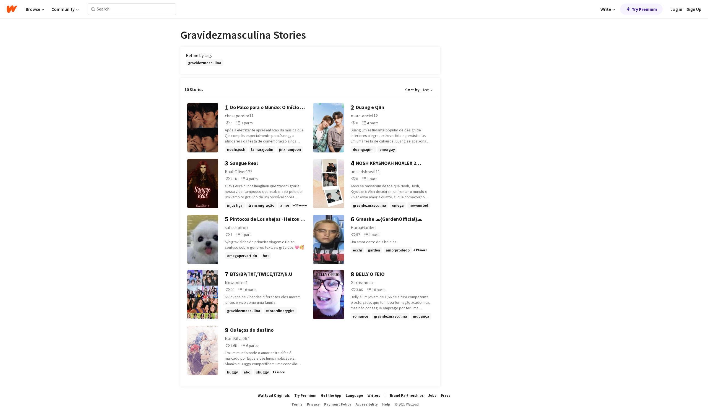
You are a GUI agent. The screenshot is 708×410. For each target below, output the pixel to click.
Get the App (331, 395)
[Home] (12, 9)
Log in (676, 9)
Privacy (313, 404)
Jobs (432, 395)
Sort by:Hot (417, 89)
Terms (297, 404)
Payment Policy (337, 404)
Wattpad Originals (274, 395)
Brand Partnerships (407, 395)
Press (446, 395)
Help (386, 404)
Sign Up (694, 9)
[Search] (93, 9)
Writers (374, 395)
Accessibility (367, 404)
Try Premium (644, 9)
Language (354, 395)
